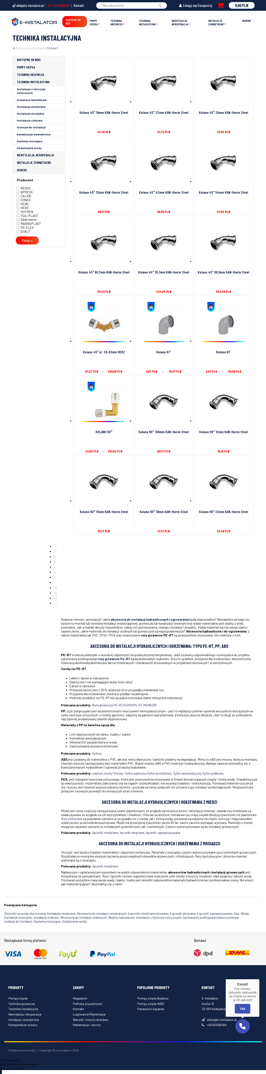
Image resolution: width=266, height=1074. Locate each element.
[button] (242, 1026)
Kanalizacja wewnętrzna (33, 134)
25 (55, 587)
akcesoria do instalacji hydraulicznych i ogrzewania (150, 619)
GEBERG (246, 20)
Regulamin (80, 998)
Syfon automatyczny (187, 773)
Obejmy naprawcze (121, 917)
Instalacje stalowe (29, 120)
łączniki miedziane (105, 832)
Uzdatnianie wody (29, 148)
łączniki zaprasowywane (163, 832)
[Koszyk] (220, 5)
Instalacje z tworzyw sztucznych (31, 91)
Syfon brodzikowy (160, 773)
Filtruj (25, 240)
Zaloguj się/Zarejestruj (197, 5)
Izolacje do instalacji (31, 127)
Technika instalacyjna (147, 22)
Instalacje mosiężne (30, 113)
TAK (242, 1009)
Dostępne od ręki (73, 21)
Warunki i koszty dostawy (90, 1020)
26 (55, 593)
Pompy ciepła (94, 22)
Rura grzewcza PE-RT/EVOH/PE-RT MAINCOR (124, 705)
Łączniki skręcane (183, 913)
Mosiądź (67, 852)
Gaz (236, 913)
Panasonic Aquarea (150, 1009)
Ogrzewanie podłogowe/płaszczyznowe (211, 917)
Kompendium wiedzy (22, 1025)
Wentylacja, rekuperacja (180, 22)
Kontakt (79, 5)
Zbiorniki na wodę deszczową (25, 913)
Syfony (97, 753)
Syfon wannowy (136, 773)
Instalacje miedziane (31, 106)
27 (55, 598)
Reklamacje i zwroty (87, 1025)
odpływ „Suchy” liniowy (108, 773)
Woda (245, 913)
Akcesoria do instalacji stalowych (83, 917)
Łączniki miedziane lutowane (148, 913)
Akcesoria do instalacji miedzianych (102, 913)
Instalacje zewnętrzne (216, 22)
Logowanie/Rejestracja (89, 1014)
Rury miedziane (71, 819)
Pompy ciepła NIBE (150, 1004)
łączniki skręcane (132, 832)
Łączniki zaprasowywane (215, 913)
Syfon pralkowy (213, 773)
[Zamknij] (259, 979)
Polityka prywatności (87, 1004)
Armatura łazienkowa (32, 100)
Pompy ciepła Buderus (153, 998)
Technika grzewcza (116, 22)
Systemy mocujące (29, 141)
